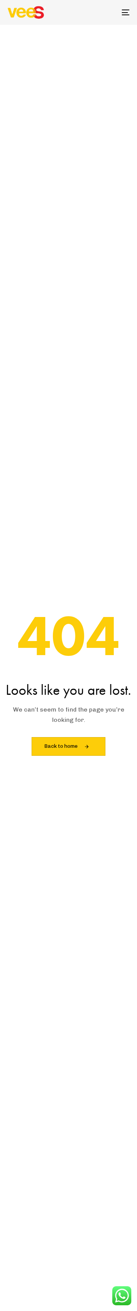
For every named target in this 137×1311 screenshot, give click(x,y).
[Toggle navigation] (109, 12)
